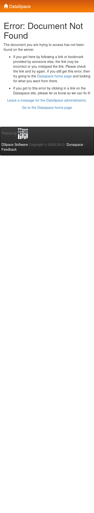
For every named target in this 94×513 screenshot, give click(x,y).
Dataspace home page (54, 76)
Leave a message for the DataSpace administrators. (47, 100)
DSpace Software (14, 144)
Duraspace (75, 144)
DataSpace (19, 5)
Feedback (9, 149)
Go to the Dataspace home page (47, 107)
